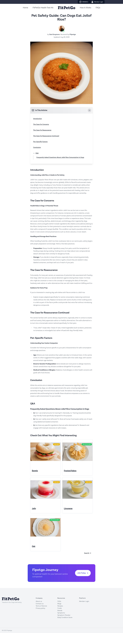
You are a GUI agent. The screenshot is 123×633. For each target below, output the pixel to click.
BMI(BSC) (85, 2)
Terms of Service (41, 606)
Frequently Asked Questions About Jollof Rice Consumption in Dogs (60, 157)
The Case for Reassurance (42, 130)
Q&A (37, 153)
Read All (86, 553)
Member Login (98, 2)
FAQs (98, 7)
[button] (61, 110)
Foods (59, 608)
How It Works (85, 7)
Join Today (81, 573)
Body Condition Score (64, 618)
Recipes (60, 606)
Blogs (59, 604)
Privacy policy (40, 608)
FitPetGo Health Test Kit (43, 7)
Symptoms (61, 613)
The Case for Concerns (41, 124)
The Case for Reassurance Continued (46, 136)
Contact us (39, 604)
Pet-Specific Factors (40, 142)
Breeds (59, 611)
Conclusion (37, 147)
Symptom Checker (63, 615)
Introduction (37, 119)
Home (25, 7)
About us (39, 601)
